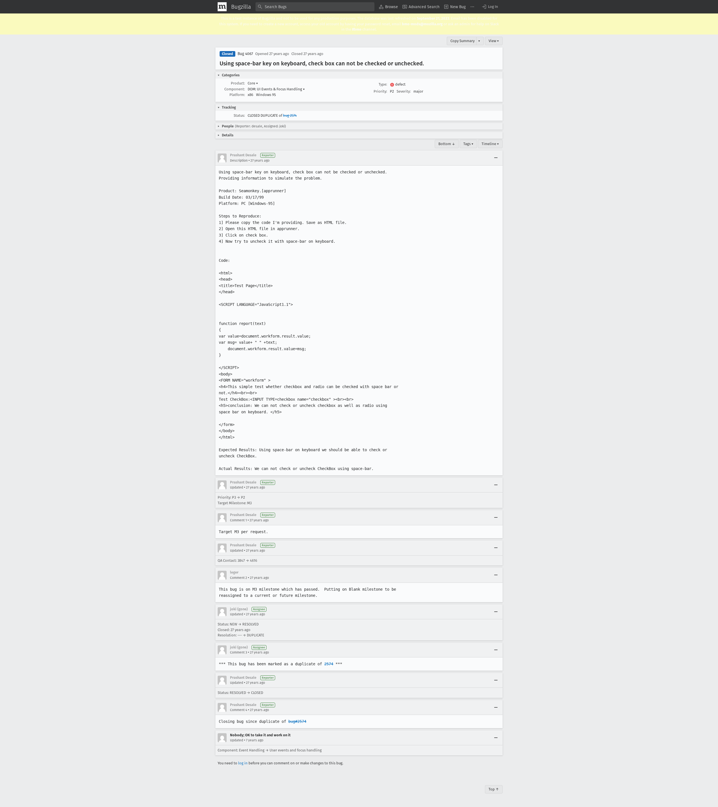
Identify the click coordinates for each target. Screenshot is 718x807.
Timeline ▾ (490, 144)
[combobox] (315, 6)
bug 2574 (290, 115)
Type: (383, 84)
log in (243, 763)
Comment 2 (238, 578)
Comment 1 (238, 520)
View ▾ (494, 41)
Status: (239, 115)
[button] (489, 6)
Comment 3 (238, 652)
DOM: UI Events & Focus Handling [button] (276, 89)
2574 (328, 664)
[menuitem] (388, 6)
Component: (234, 89)
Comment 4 (238, 710)
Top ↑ (494, 789)
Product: (238, 83)
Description (239, 160)
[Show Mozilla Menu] (222, 6)
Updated (236, 487)
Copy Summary (462, 41)
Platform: (237, 95)
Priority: (380, 91)
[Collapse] (495, 157)
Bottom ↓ (446, 144)
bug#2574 (297, 721)
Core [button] (253, 83)
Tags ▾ (468, 144)
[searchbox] (315, 6)
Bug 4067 (245, 53)
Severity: (404, 91)
